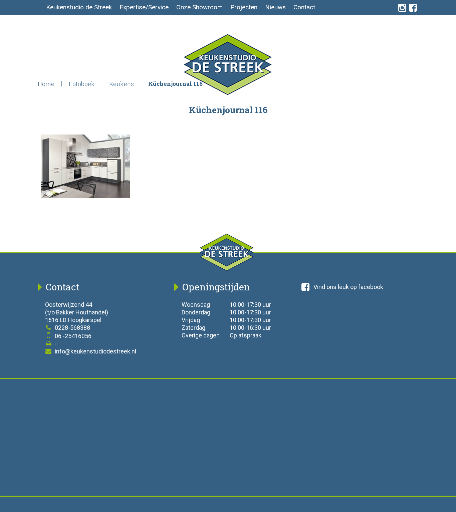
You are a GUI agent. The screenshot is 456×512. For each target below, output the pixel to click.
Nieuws (275, 7)
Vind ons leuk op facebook (348, 286)
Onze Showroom (199, 7)
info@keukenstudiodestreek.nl (94, 351)
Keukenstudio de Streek (79, 7)
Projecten (243, 7)
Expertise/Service (144, 7)
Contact (304, 7)
